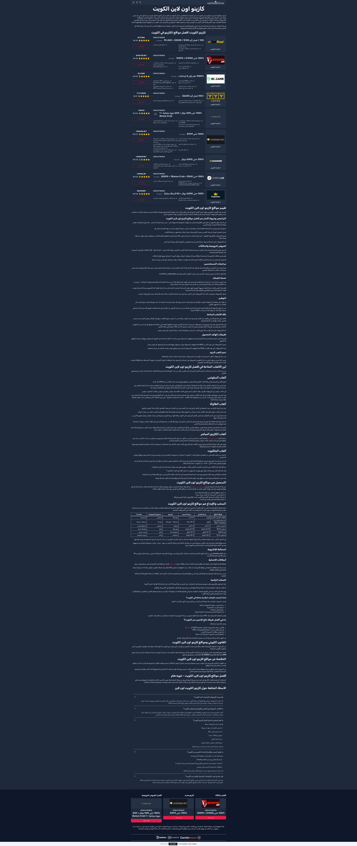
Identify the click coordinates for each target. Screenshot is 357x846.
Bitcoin (188, 627)
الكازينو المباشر (213, 438)
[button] (178, 697)
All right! (173, 844)
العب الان (141, 46)
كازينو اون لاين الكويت (198, 487)
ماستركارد (172, 564)
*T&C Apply (160, 40)
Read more (164, 844)
